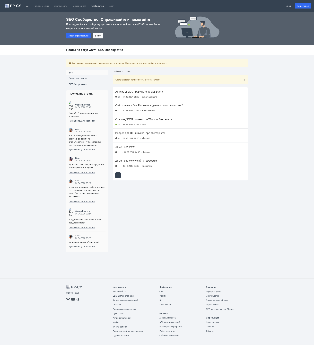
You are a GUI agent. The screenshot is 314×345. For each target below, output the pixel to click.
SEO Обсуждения (78, 84)
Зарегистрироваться (78, 35)
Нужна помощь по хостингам (82, 120)
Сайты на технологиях (170, 335)
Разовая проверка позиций (125, 300)
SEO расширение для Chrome (220, 309)
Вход (288, 5)
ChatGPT (117, 304)
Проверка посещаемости (124, 309)
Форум (162, 295)
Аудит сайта (118, 313)
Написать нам (212, 322)
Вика (77, 157)
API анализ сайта (167, 317)
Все (71, 72)
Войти (98, 35)
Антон (78, 129)
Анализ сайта (119, 291)
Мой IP (116, 322)
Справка (210, 326)
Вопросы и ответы (78, 78)
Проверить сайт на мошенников (128, 331)
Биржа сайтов (79, 5)
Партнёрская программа (170, 326)
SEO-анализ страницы (123, 295)
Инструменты (60, 5)
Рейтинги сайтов (167, 330)
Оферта (210, 330)
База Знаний (165, 304)
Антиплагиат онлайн (122, 317)
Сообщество (97, 5)
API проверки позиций (169, 322)
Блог (111, 5)
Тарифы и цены (41, 5)
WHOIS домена (120, 326)
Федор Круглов (82, 104)
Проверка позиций (217, 300)
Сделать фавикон (121, 335)
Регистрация (303, 5)
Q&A (161, 291)
